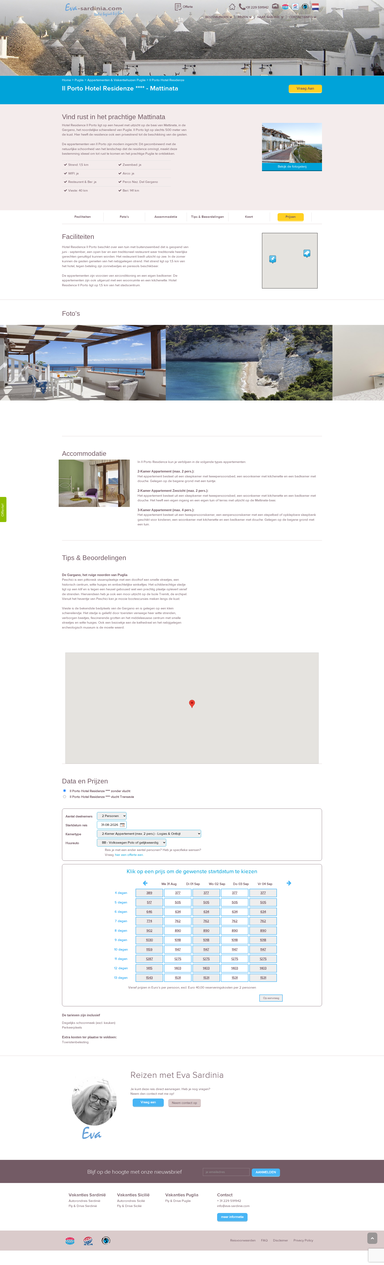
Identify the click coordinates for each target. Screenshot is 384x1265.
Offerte (188, 7)
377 (177, 893)
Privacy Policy (303, 1240)
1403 (177, 968)
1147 (178, 949)
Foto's (124, 217)
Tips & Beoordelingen (207, 217)
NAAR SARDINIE (268, 17)
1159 (149, 949)
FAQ (264, 1240)
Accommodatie (165, 217)
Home (66, 80)
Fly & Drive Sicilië (129, 1206)
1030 (149, 940)
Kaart (249, 217)
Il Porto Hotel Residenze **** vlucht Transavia (102, 797)
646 (149, 912)
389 (149, 893)
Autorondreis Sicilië (131, 1201)
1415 (149, 968)
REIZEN (243, 17)
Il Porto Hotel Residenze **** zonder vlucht (100, 791)
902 (149, 931)
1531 (178, 978)
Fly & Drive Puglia (178, 1201)
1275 (177, 959)
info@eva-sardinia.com (233, 1206)
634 (178, 912)
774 (149, 921)
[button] (192, 704)
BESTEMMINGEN (216, 17)
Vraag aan (148, 1102)
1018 (178, 940)
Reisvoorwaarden (243, 1240)
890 (178, 931)
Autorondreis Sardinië (84, 1201)
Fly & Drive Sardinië (83, 1206)
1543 (149, 978)
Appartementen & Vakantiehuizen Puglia (116, 80)
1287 (149, 959)
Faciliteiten (82, 217)
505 (178, 902)
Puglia (79, 80)
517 (149, 902)
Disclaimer (280, 1240)
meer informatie (232, 1217)
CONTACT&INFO (300, 17)
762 (178, 921)
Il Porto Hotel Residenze (166, 80)
